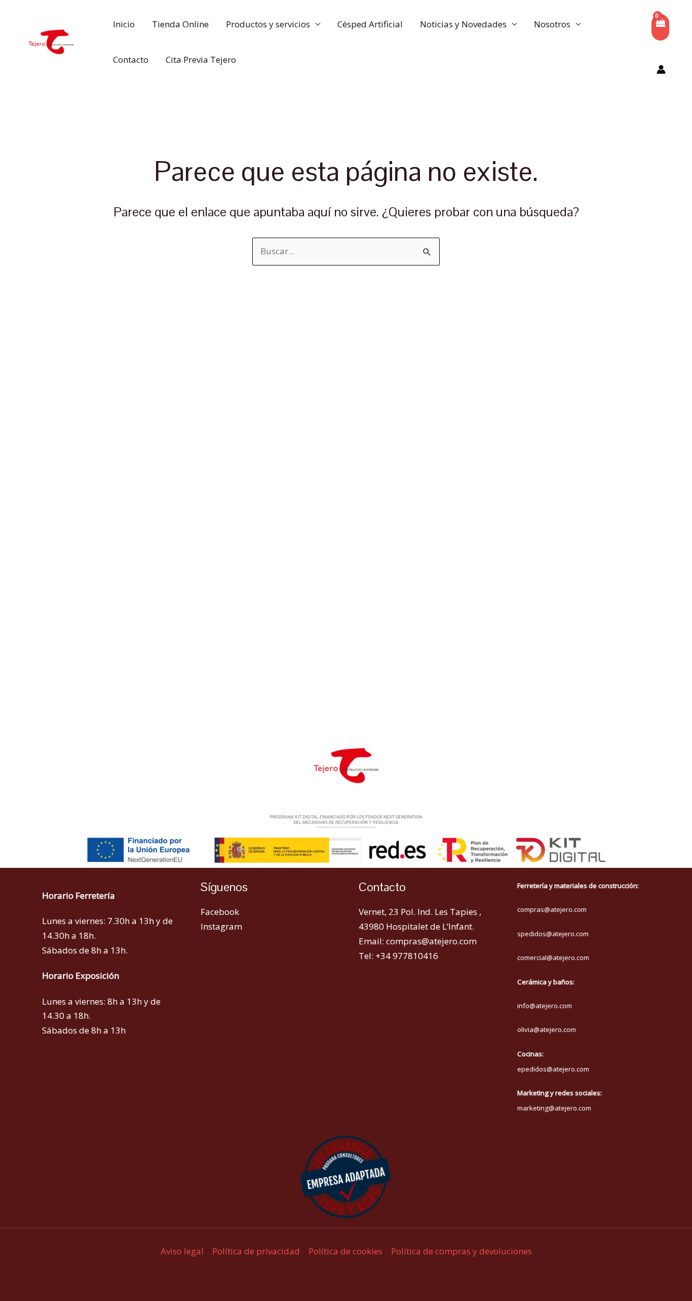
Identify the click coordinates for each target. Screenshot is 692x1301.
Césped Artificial (370, 24)
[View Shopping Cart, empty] (660, 27)
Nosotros (552, 24)
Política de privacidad (256, 1251)
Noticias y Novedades (463, 24)
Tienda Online (180, 24)
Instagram (221, 926)
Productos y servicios (268, 24)
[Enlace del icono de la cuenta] (661, 69)
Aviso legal (182, 1251)
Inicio (124, 24)
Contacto (130, 59)
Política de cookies (345, 1251)
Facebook (220, 911)
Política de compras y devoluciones (461, 1251)
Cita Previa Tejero (201, 59)
